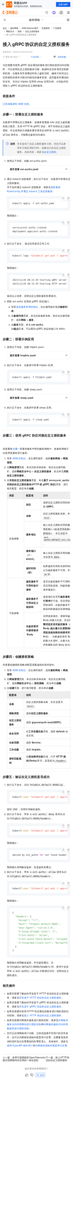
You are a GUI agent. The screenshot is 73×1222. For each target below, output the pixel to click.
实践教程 (46, 28)
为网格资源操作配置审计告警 (51, 1045)
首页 (5, 28)
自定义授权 (50, 152)
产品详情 (35, 56)
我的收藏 (62, 56)
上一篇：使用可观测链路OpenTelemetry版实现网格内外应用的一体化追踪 (24, 1059)
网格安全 (10, 31)
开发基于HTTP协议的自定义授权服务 (40, 997)
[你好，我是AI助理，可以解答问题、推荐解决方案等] (54, 12)
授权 (20, 31)
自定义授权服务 (32, 31)
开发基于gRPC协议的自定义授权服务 (40, 1006)
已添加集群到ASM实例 (16, 103)
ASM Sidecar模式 (30, 28)
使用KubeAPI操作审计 (20, 1045)
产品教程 (57, 28)
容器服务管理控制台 (27, 306)
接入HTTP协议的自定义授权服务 (42, 1015)
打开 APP (63, 4)
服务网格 (14, 28)
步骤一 (16, 448)
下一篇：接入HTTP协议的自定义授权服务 (57, 1059)
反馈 (42, 1074)
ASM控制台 (19, 458)
